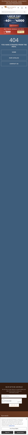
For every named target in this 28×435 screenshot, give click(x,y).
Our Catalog (14, 58)
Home (14, 52)
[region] (14, 426)
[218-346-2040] (22, 7)
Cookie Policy (12, 425)
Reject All (7, 432)
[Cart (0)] (25, 7)
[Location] (18, 7)
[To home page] (10, 7)
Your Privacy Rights (14, 428)
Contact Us (14, 63)
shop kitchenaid (14, 25)
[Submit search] (24, 12)
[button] (2, 7)
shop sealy (20, 31)
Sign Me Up (14, 405)
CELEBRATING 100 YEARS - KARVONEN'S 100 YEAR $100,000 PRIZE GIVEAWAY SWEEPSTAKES (14, 2)
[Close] (26, 419)
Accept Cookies (20, 432)
